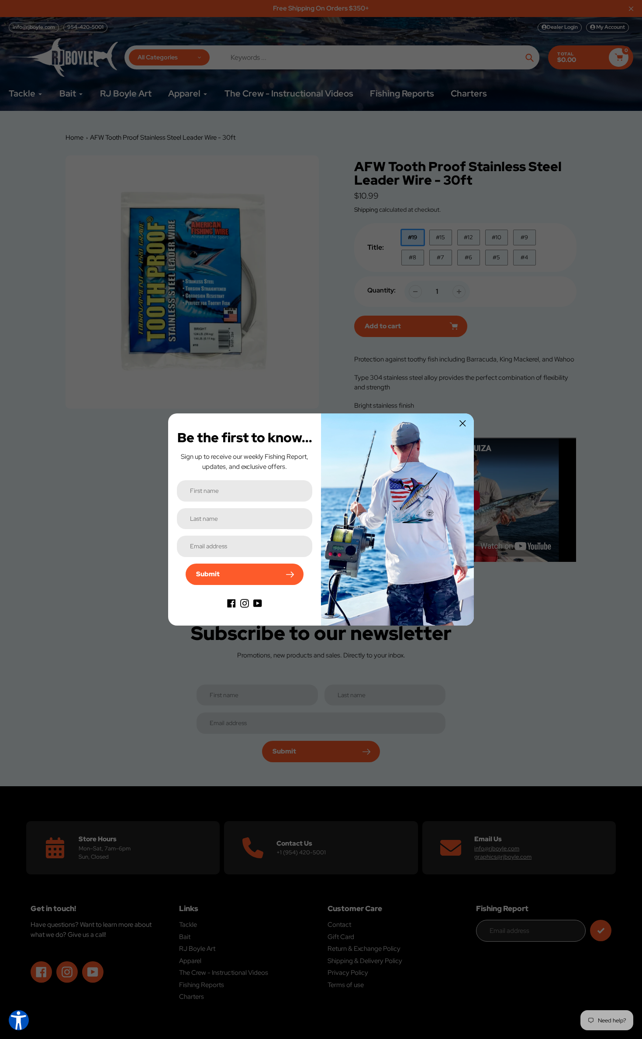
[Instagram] (244, 603)
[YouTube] (257, 603)
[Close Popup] (462, 423)
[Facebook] (231, 603)
